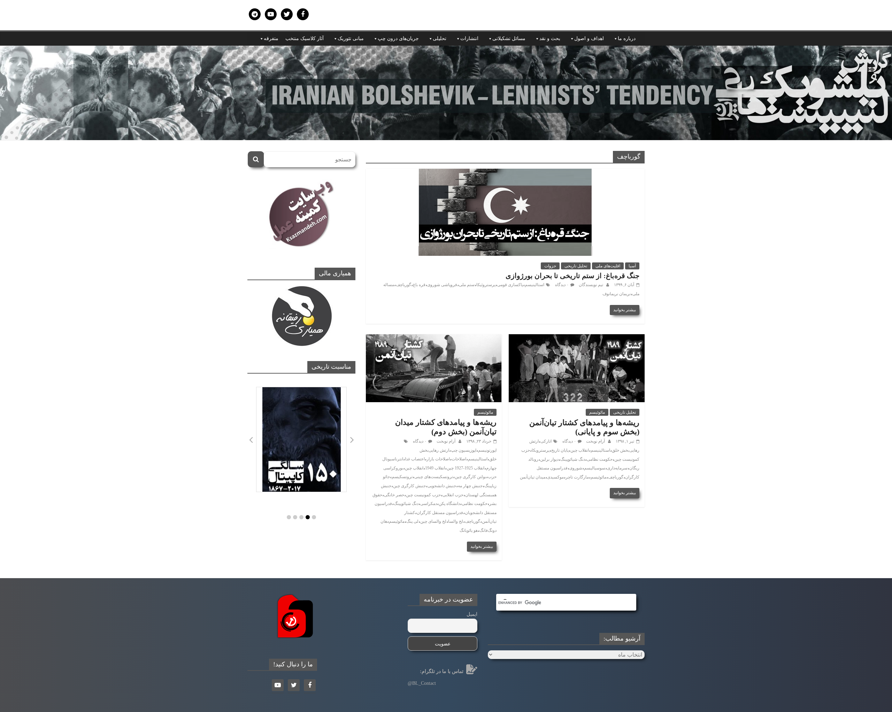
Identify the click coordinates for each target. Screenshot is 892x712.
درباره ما (627, 38)
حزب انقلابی (453, 494)
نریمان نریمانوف (616, 293)
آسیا (632, 265)
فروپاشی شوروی (442, 284)
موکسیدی (555, 477)
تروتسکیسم (402, 476)
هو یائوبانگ (469, 530)
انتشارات (469, 38)
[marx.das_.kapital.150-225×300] (301, 439)
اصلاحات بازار (438, 459)
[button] (289, 517)
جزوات (550, 265)
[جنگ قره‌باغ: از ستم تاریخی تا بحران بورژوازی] (505, 173)
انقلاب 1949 (435, 468)
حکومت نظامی (600, 459)
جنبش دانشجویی (442, 485)
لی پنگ (412, 521)
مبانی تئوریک (351, 38)
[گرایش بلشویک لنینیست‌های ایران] (446, 50)
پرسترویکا (540, 450)
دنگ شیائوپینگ (572, 459)
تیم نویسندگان (590, 284)
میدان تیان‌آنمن (532, 477)
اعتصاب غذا (415, 459)
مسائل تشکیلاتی (508, 38)
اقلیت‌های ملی (607, 265)
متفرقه (271, 38)
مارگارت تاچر (577, 477)
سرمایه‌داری (617, 468)
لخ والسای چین (433, 521)
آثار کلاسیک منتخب (304, 38)
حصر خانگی (394, 494)
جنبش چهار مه (470, 485)
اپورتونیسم (487, 450)
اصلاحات (459, 459)
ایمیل (472, 614)
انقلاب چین (579, 450)
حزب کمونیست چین (423, 494)
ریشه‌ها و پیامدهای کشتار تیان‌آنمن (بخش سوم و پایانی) (584, 427)
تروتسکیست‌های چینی (433, 476)
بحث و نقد (549, 38)
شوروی (575, 468)
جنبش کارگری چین (409, 485)
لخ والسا (455, 521)
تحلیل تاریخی (575, 265)
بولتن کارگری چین (470, 476)
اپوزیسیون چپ (463, 450)
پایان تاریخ (560, 450)
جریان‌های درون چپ (398, 38)
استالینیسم (534, 284)
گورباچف (403, 284)
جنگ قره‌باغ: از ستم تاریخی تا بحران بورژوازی (572, 276)
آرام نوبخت (595, 441)
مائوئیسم (597, 412)
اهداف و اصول (589, 38)
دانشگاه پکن (449, 503)
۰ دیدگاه (562, 284)
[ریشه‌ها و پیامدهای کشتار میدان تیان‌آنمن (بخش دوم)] (434, 339)
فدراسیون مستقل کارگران (440, 512)
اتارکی (546, 441)
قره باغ (419, 284)
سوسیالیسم (594, 468)
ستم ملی (467, 284)
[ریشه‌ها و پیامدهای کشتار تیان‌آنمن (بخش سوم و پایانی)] (577, 339)
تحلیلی (439, 38)
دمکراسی (428, 503)
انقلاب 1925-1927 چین (465, 468)
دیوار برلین (549, 459)
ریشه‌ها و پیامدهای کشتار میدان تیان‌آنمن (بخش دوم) (446, 427)
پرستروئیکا (485, 284)
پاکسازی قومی (510, 284)
